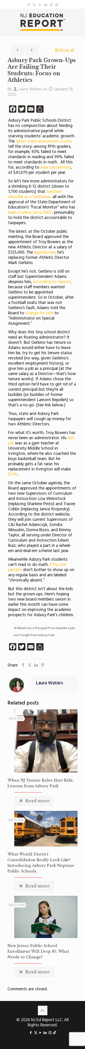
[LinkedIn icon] (45, 5)
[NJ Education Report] (42, 22)
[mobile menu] (79, 18)
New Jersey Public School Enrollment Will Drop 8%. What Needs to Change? (38, 951)
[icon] (56, 5)
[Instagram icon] (51, 5)
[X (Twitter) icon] (34, 5)
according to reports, (52, 282)
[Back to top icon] (42, 1010)
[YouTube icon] (40, 5)
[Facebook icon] (28, 5)
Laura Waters (30, 89)
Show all (66, 50)
